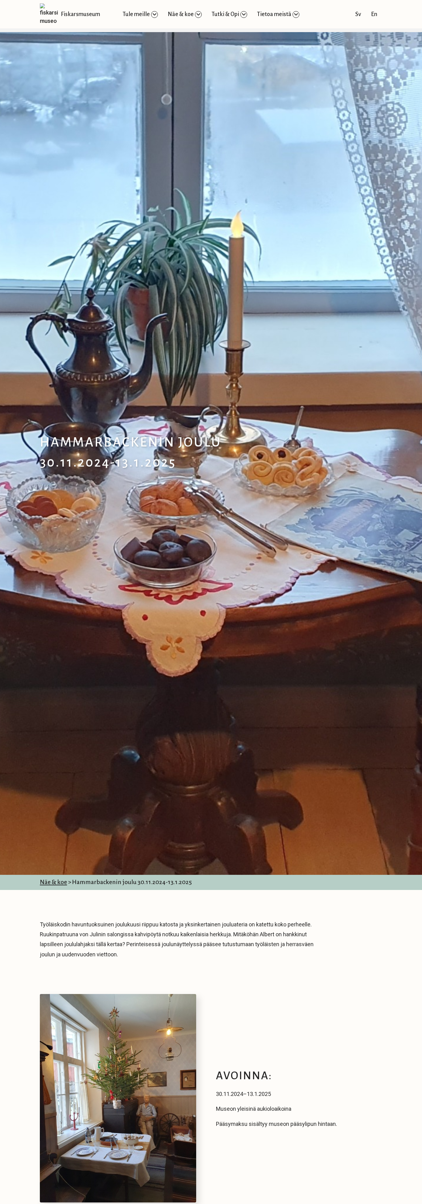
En (374, 14)
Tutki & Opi (225, 14)
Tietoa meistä (274, 14)
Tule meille (136, 14)
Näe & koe (181, 14)
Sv (358, 14)
